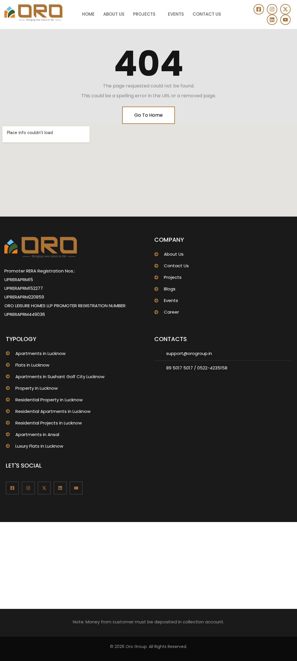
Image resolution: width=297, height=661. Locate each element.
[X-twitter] (285, 9)
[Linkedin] (272, 19)
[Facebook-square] (258, 9)
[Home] (33, 12)
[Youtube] (285, 19)
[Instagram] (272, 9)
